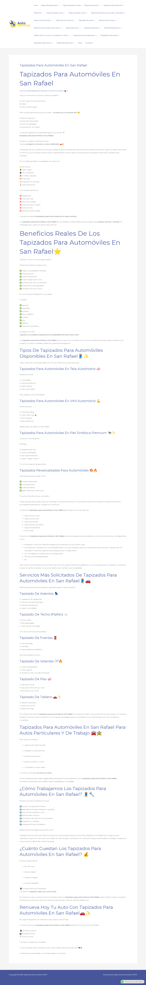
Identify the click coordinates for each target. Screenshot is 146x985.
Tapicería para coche (77, 13)
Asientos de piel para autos (84, 35)
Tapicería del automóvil (112, 5)
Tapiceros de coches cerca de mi (47, 28)
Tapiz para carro (72, 28)
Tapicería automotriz (42, 20)
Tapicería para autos (49, 5)
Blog (80, 43)
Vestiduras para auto (65, 43)
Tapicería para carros (54, 13)
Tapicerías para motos (72, 5)
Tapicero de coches (107, 20)
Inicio (36, 5)
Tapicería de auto (91, 5)
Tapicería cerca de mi (64, 20)
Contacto (89, 43)
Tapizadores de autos (109, 35)
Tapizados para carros (42, 43)
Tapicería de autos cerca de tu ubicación (107, 13)
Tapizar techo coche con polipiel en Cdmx (51, 35)
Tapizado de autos (86, 20)
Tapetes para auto (91, 28)
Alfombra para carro (112, 28)
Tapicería (37, 13)
